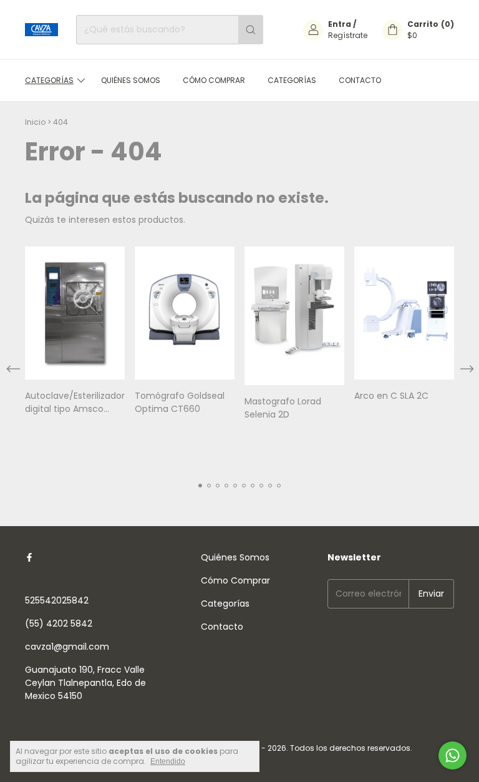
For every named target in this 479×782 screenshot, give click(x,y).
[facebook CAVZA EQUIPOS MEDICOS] (29, 557)
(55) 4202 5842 (58, 623)
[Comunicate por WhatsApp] (452, 755)
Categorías (49, 80)
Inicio (35, 122)
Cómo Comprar (214, 80)
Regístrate (347, 35)
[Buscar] (250, 29)
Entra (339, 24)
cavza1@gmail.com (67, 646)
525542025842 (57, 600)
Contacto (360, 80)
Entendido (167, 761)
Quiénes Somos (130, 80)
